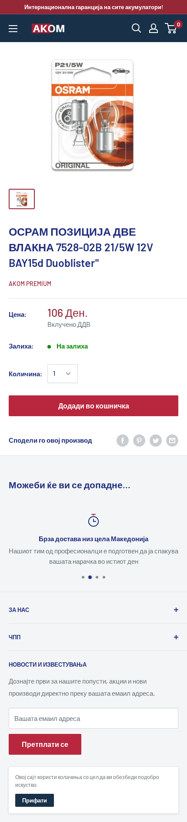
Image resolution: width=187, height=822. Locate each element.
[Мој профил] (153, 28)
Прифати (34, 800)
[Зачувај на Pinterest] (139, 440)
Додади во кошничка (93, 405)
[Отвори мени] (13, 28)
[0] (171, 28)
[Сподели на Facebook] (123, 440)
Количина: (25, 374)
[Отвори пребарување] (136, 28)
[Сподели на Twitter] (156, 440)
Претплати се (45, 744)
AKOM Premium (30, 283)
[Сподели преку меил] (172, 440)
